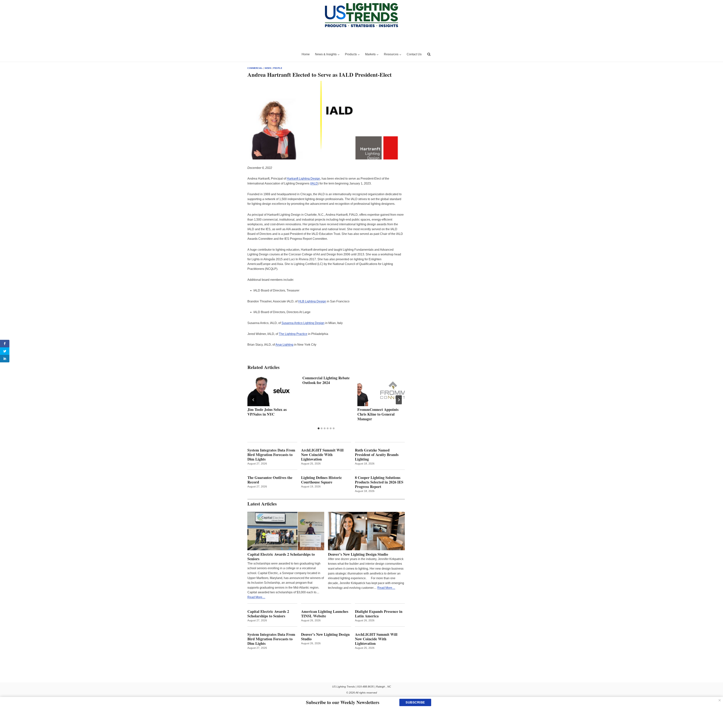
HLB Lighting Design (312, 301)
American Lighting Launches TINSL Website (324, 613)
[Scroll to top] (716, 697)
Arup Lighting (284, 344)
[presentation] (271, 390)
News (268, 68)
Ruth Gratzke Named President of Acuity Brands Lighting (377, 454)
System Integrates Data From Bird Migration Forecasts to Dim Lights (271, 454)
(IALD (314, 183)
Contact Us (414, 54)
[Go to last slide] (253, 399)
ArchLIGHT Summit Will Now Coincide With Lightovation (322, 454)
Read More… (256, 597)
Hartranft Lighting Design (303, 178)
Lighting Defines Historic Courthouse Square (321, 479)
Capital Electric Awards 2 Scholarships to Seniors (281, 556)
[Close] (719, 700)
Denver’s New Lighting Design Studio (358, 554)
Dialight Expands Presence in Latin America (378, 613)
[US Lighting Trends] (272, 54)
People (277, 68)
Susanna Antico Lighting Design (302, 323)
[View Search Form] (429, 54)
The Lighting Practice (293, 333)
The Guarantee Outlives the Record (269, 479)
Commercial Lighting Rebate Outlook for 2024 (326, 380)
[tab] (319, 428)
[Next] (399, 399)
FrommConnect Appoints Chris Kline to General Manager (378, 414)
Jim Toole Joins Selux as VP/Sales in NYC (267, 412)
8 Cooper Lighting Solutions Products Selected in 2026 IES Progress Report (379, 482)
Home (306, 54)
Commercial (255, 68)
